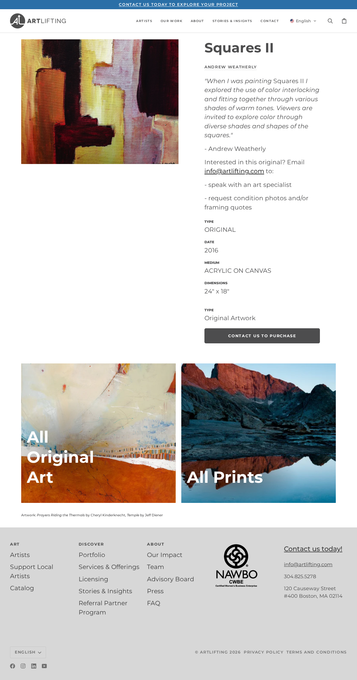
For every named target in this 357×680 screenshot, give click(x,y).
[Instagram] (23, 666)
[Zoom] (99, 101)
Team (155, 566)
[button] (144, 21)
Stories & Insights (105, 591)
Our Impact (164, 554)
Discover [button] (91, 544)
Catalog (22, 588)
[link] (262, 335)
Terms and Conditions (316, 652)
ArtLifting (214, 652)
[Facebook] (12, 666)
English (25, 652)
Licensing (93, 579)
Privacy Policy (264, 652)
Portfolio (92, 554)
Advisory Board (170, 579)
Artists (20, 554)
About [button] (156, 544)
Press (155, 591)
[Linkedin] (33, 666)
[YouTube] (44, 666)
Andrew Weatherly (230, 66)
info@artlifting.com (234, 171)
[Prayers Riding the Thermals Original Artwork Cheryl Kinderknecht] (98, 433)
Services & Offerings (109, 566)
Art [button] (15, 544)
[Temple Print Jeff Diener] (258, 433)
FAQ (153, 603)
